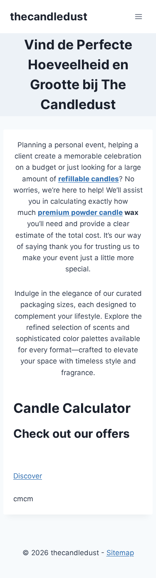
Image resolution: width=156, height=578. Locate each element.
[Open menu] (138, 16)
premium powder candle (80, 212)
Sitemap (120, 553)
